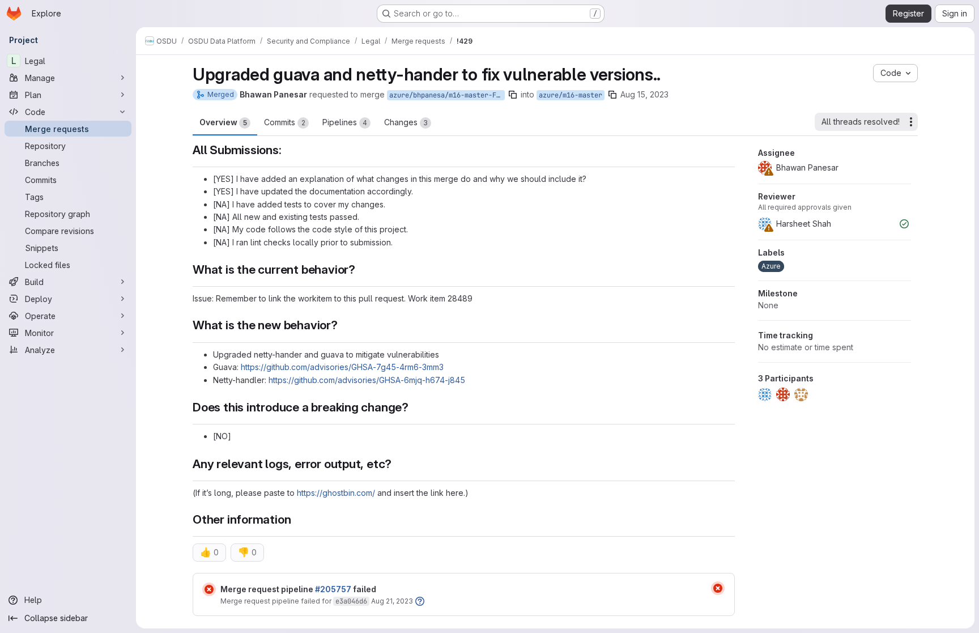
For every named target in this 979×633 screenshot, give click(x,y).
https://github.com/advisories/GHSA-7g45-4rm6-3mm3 (342, 367)
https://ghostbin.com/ (336, 493)
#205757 (333, 589)
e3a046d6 (351, 601)
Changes (406, 122)
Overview (223, 122)
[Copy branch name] (513, 94)
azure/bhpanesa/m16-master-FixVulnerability (447, 95)
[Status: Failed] (209, 589)
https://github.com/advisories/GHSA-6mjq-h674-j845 (367, 380)
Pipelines (344, 122)
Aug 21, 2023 (392, 601)
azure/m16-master (570, 95)
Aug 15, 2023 (644, 94)
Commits (284, 122)
